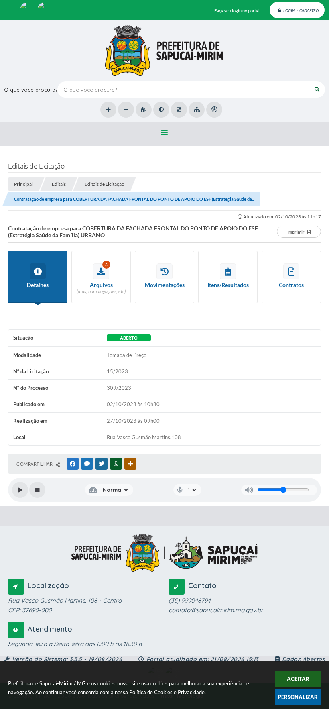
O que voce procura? (30, 89)
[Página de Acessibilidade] (214, 110)
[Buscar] (317, 89)
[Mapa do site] (197, 110)
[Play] (20, 490)
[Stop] (37, 490)
